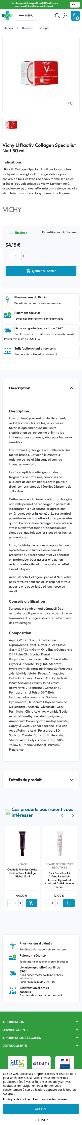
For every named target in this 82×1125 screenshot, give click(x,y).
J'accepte (41, 1109)
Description (19, 387)
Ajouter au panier (41, 270)
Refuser (41, 1120)
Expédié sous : (52, 232)
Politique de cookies (16, 1099)
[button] (57, 16)
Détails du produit (25, 779)
